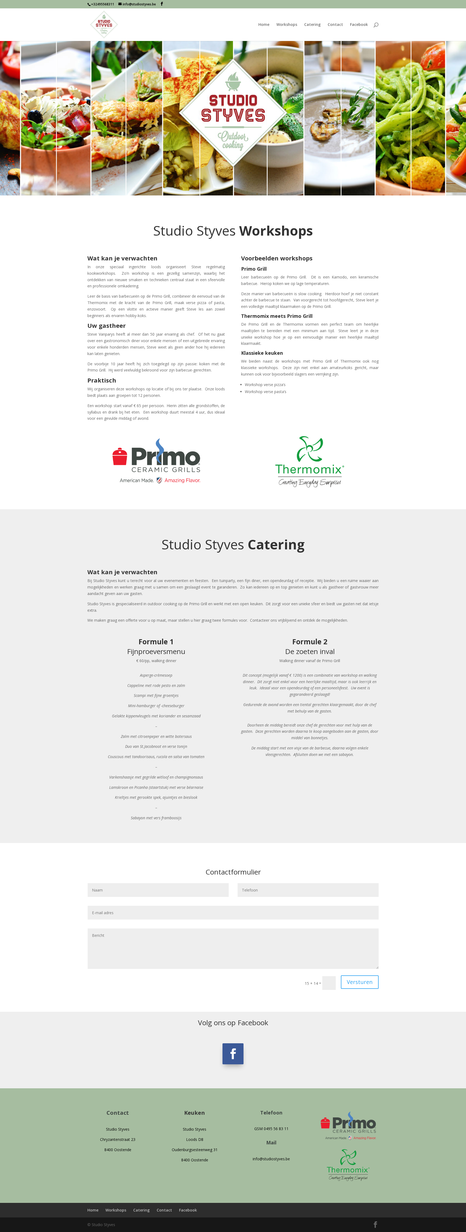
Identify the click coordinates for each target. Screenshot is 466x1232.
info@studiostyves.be (271, 1158)
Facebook (359, 25)
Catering (312, 25)
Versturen (360, 982)
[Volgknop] (233, 1053)
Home (263, 25)
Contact (335, 25)
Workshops (286, 25)
